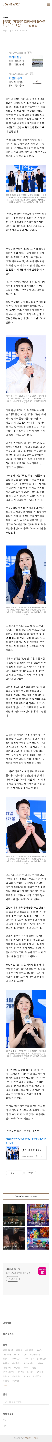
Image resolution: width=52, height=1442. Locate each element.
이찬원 (6, 1381)
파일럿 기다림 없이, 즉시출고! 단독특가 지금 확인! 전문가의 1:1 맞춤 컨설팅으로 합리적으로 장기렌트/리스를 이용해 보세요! (17, 84)
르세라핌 (17, 1376)
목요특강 (30, 1350)
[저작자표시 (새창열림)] (37, 1173)
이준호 (27, 1376)
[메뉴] (48, 4)
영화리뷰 (7, 1354)
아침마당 (30, 1359)
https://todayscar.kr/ (18, 74)
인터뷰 (18, 1368)
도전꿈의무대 (9, 1372)
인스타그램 (42, 1359)
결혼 (34, 1368)
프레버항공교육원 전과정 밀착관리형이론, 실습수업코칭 (17, 57)
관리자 (36, 1438)
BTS (17, 1354)
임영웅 (21, 1372)
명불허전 (37, 1376)
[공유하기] (16, 1173)
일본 (41, 1363)
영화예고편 (35, 1354)
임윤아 (6, 1363)
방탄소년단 (18, 1359)
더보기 (5, 1386)
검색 (46, 1401)
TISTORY (26, 1438)
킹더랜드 (17, 1381)
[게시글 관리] (20, 1173)
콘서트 (31, 1372)
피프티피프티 (30, 1363)
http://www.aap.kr (17, 52)
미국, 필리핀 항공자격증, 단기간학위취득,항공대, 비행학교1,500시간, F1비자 (17, 63)
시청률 (40, 1372)
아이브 (6, 1376)
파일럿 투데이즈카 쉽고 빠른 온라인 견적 (17, 78)
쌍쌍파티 (7, 1368)
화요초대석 (8, 1350)
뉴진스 (40, 1350)
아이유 (19, 1350)
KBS (27, 1368)
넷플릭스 (17, 1363)
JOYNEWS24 (12, 4)
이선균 (6, 1359)
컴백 (25, 1354)
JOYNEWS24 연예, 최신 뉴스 (18, 1273)
